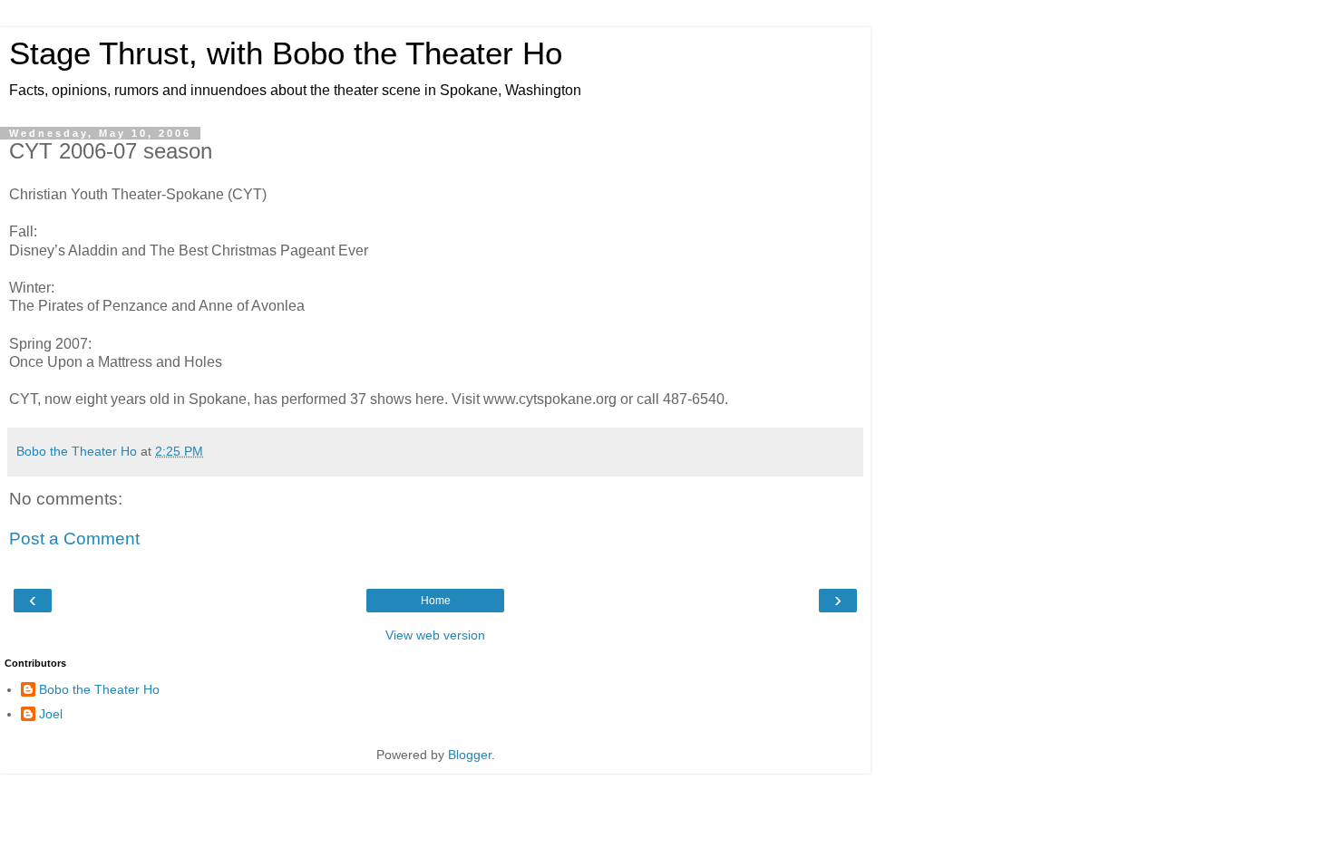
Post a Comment (74, 538)
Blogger (469, 754)
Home (436, 600)
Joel (51, 714)
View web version (435, 635)
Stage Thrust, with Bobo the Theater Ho (285, 53)
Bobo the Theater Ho (99, 689)
